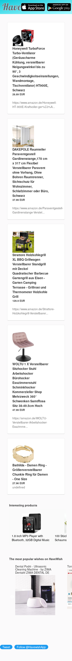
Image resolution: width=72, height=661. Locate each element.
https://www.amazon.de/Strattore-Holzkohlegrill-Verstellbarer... (33, 311)
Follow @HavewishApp (31, 647)
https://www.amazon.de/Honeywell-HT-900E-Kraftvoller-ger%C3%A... (34, 105)
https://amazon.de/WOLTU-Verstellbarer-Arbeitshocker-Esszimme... (29, 422)
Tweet (6, 647)
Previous (12, 597)
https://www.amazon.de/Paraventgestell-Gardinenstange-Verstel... (37, 210)
